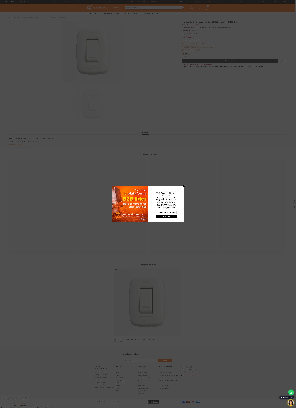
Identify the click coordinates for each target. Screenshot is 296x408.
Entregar (166, 216)
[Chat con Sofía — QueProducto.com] (291, 403)
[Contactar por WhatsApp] (291, 392)
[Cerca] (184, 186)
